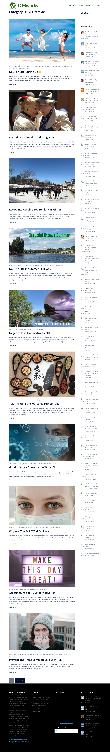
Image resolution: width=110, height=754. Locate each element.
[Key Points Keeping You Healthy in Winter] (42, 180)
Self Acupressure (52, 654)
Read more (12, 84)
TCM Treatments (14, 68)
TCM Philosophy (58, 66)
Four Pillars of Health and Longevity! (31, 137)
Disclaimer (25, 742)
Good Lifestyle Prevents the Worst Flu (32, 467)
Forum (93, 5)
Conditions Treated (33, 400)
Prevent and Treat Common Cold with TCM (35, 659)
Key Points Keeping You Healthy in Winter (35, 209)
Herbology (43, 654)
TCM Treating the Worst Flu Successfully (34, 403)
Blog (98, 5)
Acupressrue (13, 654)
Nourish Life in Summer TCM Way (30, 269)
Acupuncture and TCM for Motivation (32, 592)
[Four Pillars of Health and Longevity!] (42, 110)
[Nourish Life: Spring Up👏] (42, 40)
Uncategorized (24, 68)
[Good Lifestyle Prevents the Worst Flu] (42, 442)
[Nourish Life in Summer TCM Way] (42, 245)
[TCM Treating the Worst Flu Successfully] (42, 374)
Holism (41, 66)
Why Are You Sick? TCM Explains (29, 531)
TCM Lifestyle (48, 66)
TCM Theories (68, 66)
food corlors (34, 66)
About (75, 5)
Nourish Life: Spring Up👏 (25, 71)
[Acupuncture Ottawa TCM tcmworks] (23, 5)
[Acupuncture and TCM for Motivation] (42, 568)
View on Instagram (66, 722)
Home (69, 5)
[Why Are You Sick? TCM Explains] (42, 505)
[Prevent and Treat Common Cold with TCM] (42, 632)
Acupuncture (13, 66)
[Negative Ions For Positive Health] (42, 308)
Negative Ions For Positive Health (30, 333)
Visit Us (88, 5)
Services (81, 5)
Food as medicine (23, 66)
